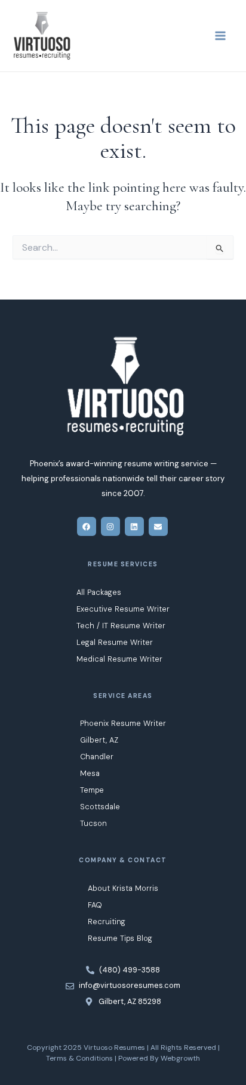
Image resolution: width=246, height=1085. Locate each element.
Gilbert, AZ (99, 740)
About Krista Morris (123, 888)
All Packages (98, 592)
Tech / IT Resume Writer (120, 626)
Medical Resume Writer (119, 659)
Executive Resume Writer (123, 609)
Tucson (93, 823)
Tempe (92, 790)
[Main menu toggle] (220, 35)
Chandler (96, 757)
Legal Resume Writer (114, 642)
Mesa (90, 773)
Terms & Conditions (79, 1058)
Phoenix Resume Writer (123, 723)
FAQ (95, 905)
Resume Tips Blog (120, 938)
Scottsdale (100, 807)
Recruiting (106, 921)
